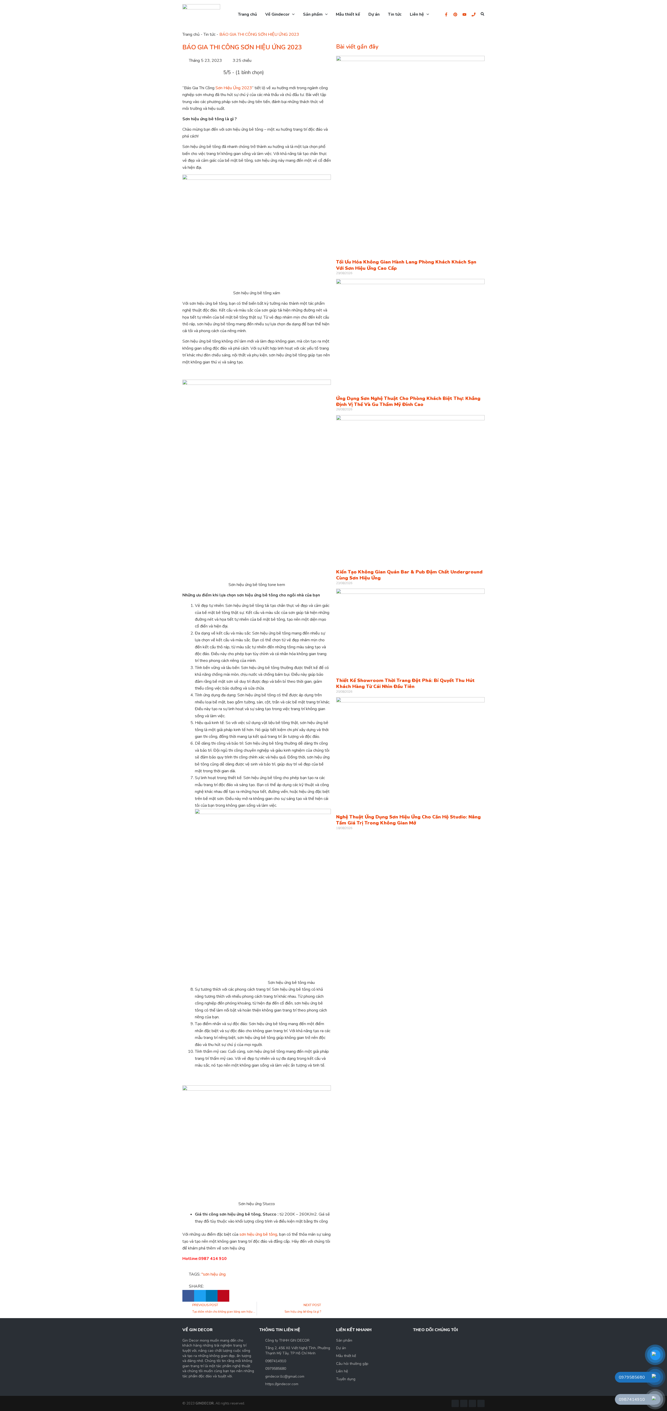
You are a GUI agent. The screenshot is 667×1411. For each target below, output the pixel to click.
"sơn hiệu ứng (213, 1274)
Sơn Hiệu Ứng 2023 (233, 88)
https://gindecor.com (281, 1384)
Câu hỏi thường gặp (352, 1363)
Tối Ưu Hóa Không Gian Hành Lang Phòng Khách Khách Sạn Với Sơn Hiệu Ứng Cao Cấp (406, 265)
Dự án (341, 1348)
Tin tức (209, 34)
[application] (292, 14)
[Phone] (473, 14)
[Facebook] (446, 14)
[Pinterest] (455, 14)
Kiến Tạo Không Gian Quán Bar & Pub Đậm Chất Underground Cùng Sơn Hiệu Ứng (409, 575)
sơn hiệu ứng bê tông (258, 1234)
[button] (483, 14)
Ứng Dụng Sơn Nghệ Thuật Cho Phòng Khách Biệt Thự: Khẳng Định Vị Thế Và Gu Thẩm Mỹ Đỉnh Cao (408, 401)
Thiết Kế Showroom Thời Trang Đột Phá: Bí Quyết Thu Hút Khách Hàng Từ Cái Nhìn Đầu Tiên (405, 683)
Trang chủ (191, 34)
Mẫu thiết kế (346, 1355)
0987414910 (275, 1361)
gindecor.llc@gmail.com (284, 1376)
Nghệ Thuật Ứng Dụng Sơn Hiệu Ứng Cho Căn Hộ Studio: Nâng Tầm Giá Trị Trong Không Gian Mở (408, 820)
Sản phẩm (344, 1340)
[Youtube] (464, 14)
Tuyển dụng (345, 1379)
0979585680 (275, 1368)
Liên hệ (342, 1371)
